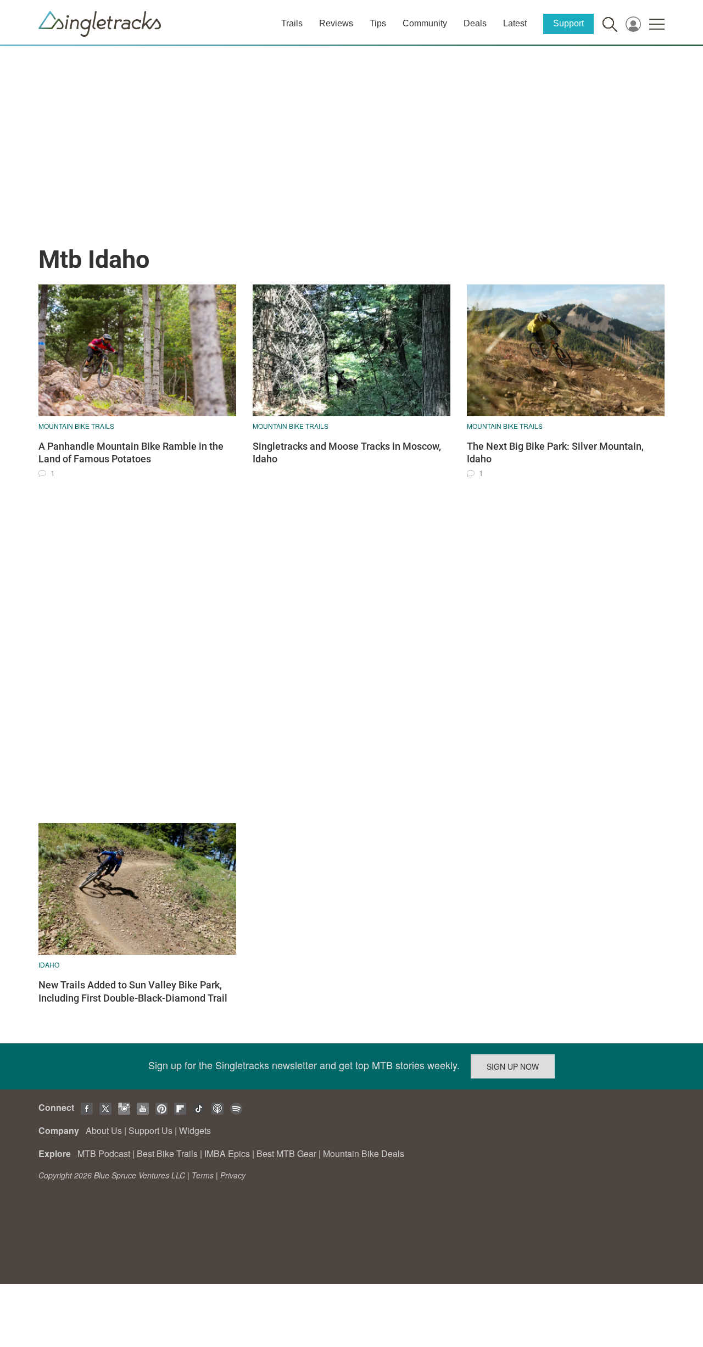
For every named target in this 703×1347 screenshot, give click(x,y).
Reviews (336, 23)
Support (568, 23)
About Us (104, 1130)
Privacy (233, 1175)
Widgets (195, 1130)
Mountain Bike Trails (76, 426)
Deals (475, 23)
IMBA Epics (227, 1153)
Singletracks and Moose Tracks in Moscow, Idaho (347, 452)
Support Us (150, 1130)
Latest (515, 23)
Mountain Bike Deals (363, 1153)
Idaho (48, 964)
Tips (378, 23)
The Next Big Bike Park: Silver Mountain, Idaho (555, 452)
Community (425, 23)
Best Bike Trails (167, 1153)
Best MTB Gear (286, 1153)
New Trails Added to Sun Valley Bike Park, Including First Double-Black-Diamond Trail (132, 991)
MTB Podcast (103, 1153)
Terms (203, 1175)
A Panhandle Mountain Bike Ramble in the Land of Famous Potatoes (131, 452)
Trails (292, 23)
